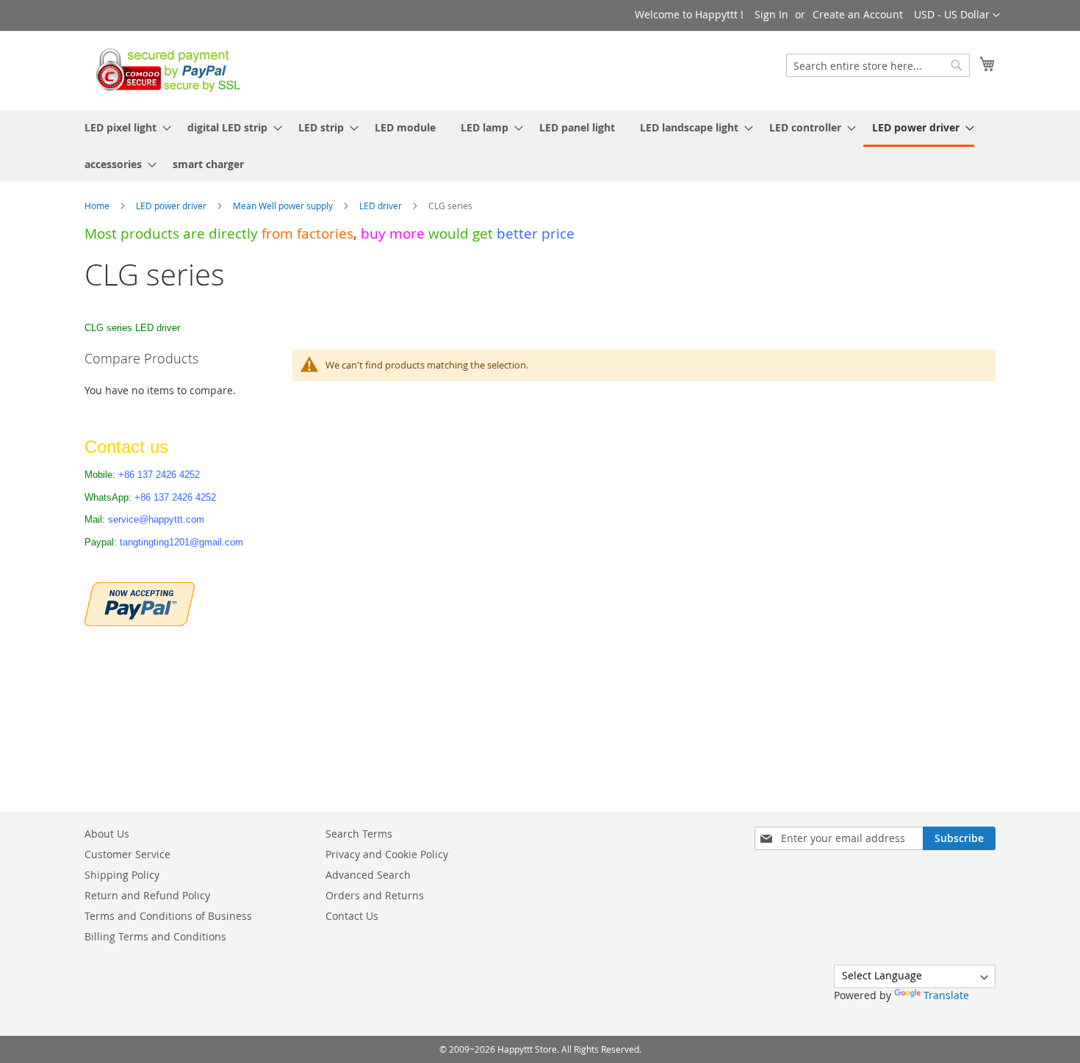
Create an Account (858, 14)
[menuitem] (123, 127)
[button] (957, 15)
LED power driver (172, 205)
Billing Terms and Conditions (155, 936)
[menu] (540, 145)
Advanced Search (368, 875)
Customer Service (127, 854)
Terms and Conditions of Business (168, 916)
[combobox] (878, 65)
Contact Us (351, 916)
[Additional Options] (139, 602)
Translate (946, 995)
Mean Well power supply (284, 205)
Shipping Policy (121, 875)
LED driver (381, 205)
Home (98, 205)
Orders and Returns (374, 895)
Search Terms (358, 834)
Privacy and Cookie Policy (386, 854)
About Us (106, 834)
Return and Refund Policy (147, 895)
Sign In (771, 14)
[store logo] (164, 70)
